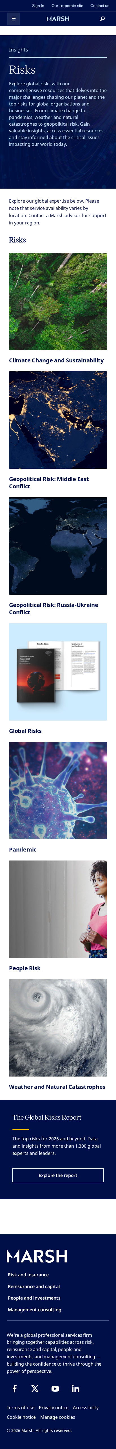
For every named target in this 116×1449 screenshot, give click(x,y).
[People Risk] (58, 909)
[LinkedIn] (75, 1388)
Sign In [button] (38, 5)
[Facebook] (14, 1388)
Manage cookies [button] (57, 1417)
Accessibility (86, 1408)
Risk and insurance (28, 1275)
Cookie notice (21, 1417)
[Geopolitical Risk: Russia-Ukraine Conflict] (58, 546)
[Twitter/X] (35, 1388)
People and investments (34, 1298)
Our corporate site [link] (67, 5)
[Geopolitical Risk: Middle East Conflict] (58, 420)
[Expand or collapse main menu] (13, 19)
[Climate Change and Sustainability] (58, 301)
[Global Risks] (58, 672)
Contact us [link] (99, 5)
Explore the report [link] (58, 1175)
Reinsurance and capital (34, 1286)
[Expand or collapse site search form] (102, 19)
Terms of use (20, 1408)
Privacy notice (53, 1408)
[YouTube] (55, 1388)
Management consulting (34, 1310)
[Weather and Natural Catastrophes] (58, 1028)
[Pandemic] (58, 790)
